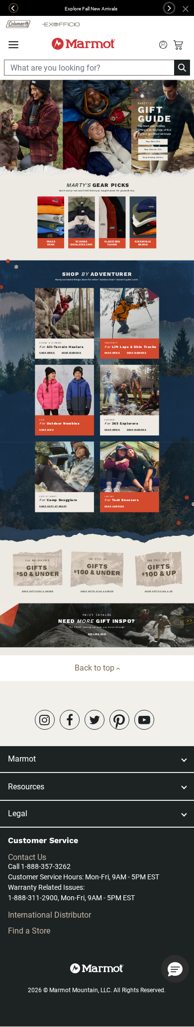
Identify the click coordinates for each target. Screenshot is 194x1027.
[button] (9, 8)
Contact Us (27, 857)
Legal (17, 813)
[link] (45, 720)
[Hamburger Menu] (13, 45)
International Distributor (49, 915)
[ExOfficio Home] (61, 24)
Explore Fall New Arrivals (91, 8)
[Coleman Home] (18, 23)
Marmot (22, 759)
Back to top (95, 668)
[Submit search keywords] (163, 43)
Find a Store (29, 931)
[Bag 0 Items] (178, 45)
